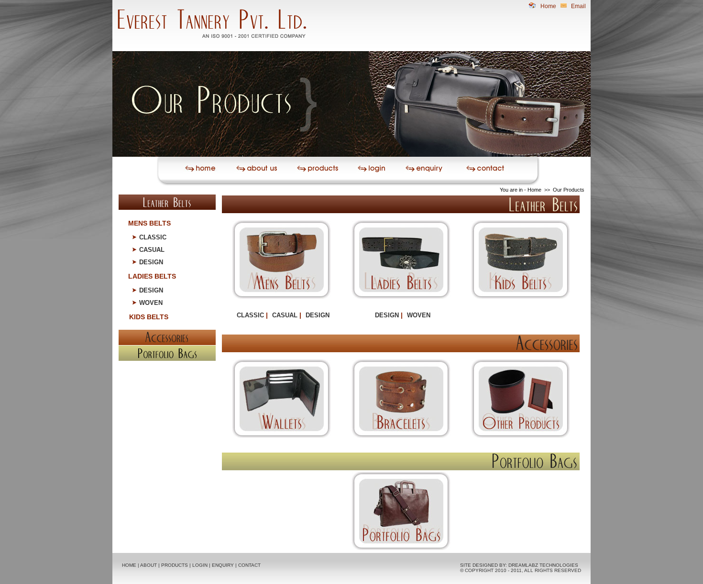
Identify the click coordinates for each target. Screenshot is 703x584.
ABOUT (148, 565)
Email (578, 6)
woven (151, 302)
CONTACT (249, 565)
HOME (129, 565)
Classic (152, 237)
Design (151, 262)
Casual (152, 249)
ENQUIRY (223, 565)
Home (549, 6)
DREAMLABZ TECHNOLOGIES (543, 565)
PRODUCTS (174, 565)
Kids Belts (148, 317)
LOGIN (200, 565)
